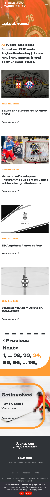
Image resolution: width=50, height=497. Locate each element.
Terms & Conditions (15, 463)
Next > (10, 348)
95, (7, 362)
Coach (16, 403)
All (3, 44)
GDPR (40, 463)
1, (4, 355)
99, (32, 362)
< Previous (16, 340)
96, (17, 362)
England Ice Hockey (16, 53)
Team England (12, 62)
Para (36, 57)
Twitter (36, 472)
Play (4, 403)
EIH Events (27, 49)
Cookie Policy (30, 463)
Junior (38, 53)
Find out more (8, 122)
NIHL (4, 57)
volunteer (9, 408)
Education (9, 49)
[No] (47, 489)
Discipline (25, 44)
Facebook (14, 472)
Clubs (11, 44)
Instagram (26, 472)
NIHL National (20, 57)
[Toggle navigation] (47, 5)
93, (27, 355)
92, (17, 355)
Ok (22, 493)
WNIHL (30, 62)
